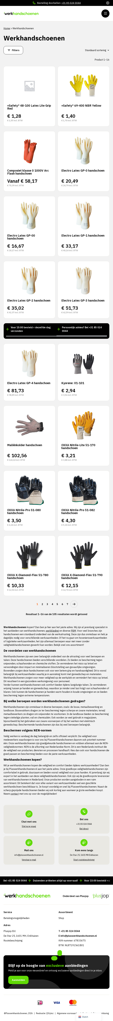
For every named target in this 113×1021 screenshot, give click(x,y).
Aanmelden (18, 979)
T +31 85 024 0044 (69, 931)
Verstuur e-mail (29, 859)
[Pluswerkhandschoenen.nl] (21, 13)
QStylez (50, 1013)
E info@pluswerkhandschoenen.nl (78, 935)
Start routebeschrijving (84, 859)
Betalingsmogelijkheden (16, 918)
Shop (61, 918)
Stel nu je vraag (29, 826)
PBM (73, 630)
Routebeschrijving (13, 940)
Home (7, 28)
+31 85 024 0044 (71, 2)
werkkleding (52, 630)
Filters (15, 50)
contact (15, 793)
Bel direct (84, 828)
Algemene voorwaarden (68, 1013)
